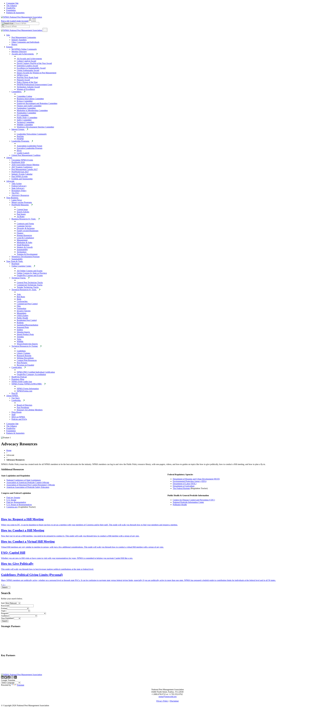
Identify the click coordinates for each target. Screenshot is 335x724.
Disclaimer (174, 701)
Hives (19, 150)
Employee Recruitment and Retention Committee (37, 103)
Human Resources (24, 235)
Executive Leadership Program (29, 148)
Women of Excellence (26, 89)
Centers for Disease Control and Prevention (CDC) (194, 500)
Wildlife (20, 341)
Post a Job (5, 21)
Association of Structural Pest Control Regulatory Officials (30, 485)
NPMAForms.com (24, 391)
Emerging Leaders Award (27, 66)
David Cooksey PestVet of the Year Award (34, 63)
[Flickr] (15, 678)
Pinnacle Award (23, 80)
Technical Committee (25, 122)
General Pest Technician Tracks (30, 282)
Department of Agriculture (183, 486)
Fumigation (21, 308)
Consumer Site (12, 3)
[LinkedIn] (2, 678)
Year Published (7, 618)
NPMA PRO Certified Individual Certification (36, 372)
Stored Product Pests (25, 334)
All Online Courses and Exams (29, 271)
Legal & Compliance (25, 238)
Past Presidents (23, 407)
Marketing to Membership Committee (32, 110)
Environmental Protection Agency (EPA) (189, 481)
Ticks (19, 339)
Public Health (22, 318)
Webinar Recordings (25, 358)
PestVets (20, 136)
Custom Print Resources (27, 360)
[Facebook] (9, 678)
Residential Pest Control (27, 320)
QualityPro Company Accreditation (31, 374)
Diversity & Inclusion (26, 228)
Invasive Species (23, 311)
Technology (22, 252)
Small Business (23, 245)
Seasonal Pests (23, 327)
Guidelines (21, 351)
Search (5, 587)
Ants (19, 294)
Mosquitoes (21, 313)
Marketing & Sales (24, 242)
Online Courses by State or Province (32, 273)
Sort (2, 603)
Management (22, 240)
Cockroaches (22, 301)
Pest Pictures (22, 363)
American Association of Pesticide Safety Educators (27, 487)
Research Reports (24, 355)
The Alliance (11, 5)
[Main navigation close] (45, 30)
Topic (3, 611)
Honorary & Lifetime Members (30, 410)
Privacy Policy (162, 701)
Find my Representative (16, 502)
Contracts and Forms (25, 223)
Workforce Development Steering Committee (35, 127)
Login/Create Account (19, 21)
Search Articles (23, 212)
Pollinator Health (180, 504)
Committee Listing (24, 96)
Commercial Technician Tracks (29, 285)
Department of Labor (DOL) (184, 484)
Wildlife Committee (25, 124)
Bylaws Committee (25, 101)
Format (4, 608)
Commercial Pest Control (27, 304)
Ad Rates (20, 216)
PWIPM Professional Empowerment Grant (34, 84)
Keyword (5, 606)
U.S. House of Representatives (19, 504)
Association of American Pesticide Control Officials (27, 482)
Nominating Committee (26, 113)
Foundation (11, 10)
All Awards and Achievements (29, 58)
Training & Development (27, 254)
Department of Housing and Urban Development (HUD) (196, 479)
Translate (20, 685)
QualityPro (10, 8)
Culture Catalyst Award (26, 61)
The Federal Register (181, 488)
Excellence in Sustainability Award (31, 68)
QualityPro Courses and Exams (30, 275)
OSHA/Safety (22, 315)
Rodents (20, 322)
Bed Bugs (21, 297)
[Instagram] (12, 678)
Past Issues (21, 214)
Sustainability (22, 249)
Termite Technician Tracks (28, 287)
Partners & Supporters (15, 13)
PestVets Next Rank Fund (27, 77)
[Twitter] (6, 678)
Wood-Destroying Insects (27, 344)
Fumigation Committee (26, 108)
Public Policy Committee (27, 117)
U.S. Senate (11, 500)
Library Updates (23, 353)
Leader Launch (23, 153)
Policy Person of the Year (27, 82)
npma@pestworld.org (168, 696)
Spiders (20, 330)
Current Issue (22, 209)
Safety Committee (24, 120)
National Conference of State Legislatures (23, 480)
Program (4, 613)
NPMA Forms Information (28, 388)
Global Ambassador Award (28, 70)
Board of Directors (24, 405)
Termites (20, 337)
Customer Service (24, 226)
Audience (5, 616)
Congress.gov (12, 507)
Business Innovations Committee (30, 99)
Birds (19, 299)
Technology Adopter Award (28, 87)
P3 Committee (23, 115)
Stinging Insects (23, 332)
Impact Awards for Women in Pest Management (36, 73)
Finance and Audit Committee (29, 106)
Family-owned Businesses (27, 231)
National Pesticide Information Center (188, 502)
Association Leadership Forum (29, 146)
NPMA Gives (22, 75)
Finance (20, 233)
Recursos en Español (25, 365)
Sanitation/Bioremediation (27, 325)
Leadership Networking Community (32, 134)
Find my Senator (13, 497)
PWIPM (20, 139)
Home (8, 450)
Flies (19, 306)
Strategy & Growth (25, 247)
